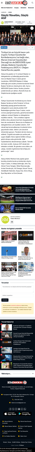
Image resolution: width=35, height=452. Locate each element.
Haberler (3, 12)
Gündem (23, 7)
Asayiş (16, 7)
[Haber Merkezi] (5, 219)
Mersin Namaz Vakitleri (11, 426)
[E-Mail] (12, 222)
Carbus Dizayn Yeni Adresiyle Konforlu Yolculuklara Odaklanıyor (25, 242)
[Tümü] (33, 373)
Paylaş (5, 47)
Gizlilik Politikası (16, 442)
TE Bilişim (21, 445)
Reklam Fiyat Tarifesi (26, 442)
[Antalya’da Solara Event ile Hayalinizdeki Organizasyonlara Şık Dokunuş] (26, 266)
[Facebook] (10, 409)
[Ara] (32, 3)
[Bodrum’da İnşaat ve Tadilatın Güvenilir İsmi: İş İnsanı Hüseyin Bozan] (26, 251)
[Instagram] (16, 409)
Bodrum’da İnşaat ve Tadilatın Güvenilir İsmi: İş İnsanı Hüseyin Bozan (25, 258)
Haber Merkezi (15, 218)
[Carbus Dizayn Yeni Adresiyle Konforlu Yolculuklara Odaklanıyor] (26, 235)
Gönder (5, 300)
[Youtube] (19, 409)
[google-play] (25, 414)
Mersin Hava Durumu (25, 421)
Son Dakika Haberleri (9, 436)
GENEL (10, 12)
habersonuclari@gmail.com (18, 402)
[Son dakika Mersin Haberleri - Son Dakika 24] (17, 3)
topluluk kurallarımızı (16, 305)
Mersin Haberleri (6, 7)
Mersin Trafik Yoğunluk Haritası (25, 427)
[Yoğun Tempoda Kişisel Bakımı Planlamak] (9, 235)
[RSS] (25, 409)
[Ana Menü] (2, 3)
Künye (9, 442)
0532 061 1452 (19, 399)
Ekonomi (31, 7)
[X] (13, 409)
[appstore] (10, 414)
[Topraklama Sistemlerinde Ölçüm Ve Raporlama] (9, 251)
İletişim (5, 442)
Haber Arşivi (23, 436)
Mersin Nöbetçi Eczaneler (7, 422)
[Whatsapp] (22, 409)
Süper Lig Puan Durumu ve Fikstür (9, 432)
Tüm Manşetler (24, 431)
